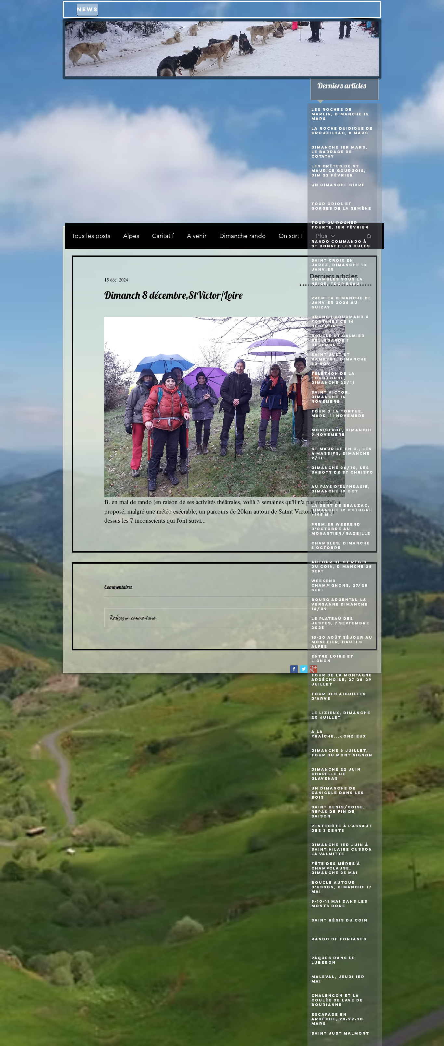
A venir (196, 236)
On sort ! (291, 236)
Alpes (131, 236)
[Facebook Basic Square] (294, 669)
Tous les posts (91, 236)
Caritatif (163, 236)
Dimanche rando (242, 236)
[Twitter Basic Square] (303, 669)
